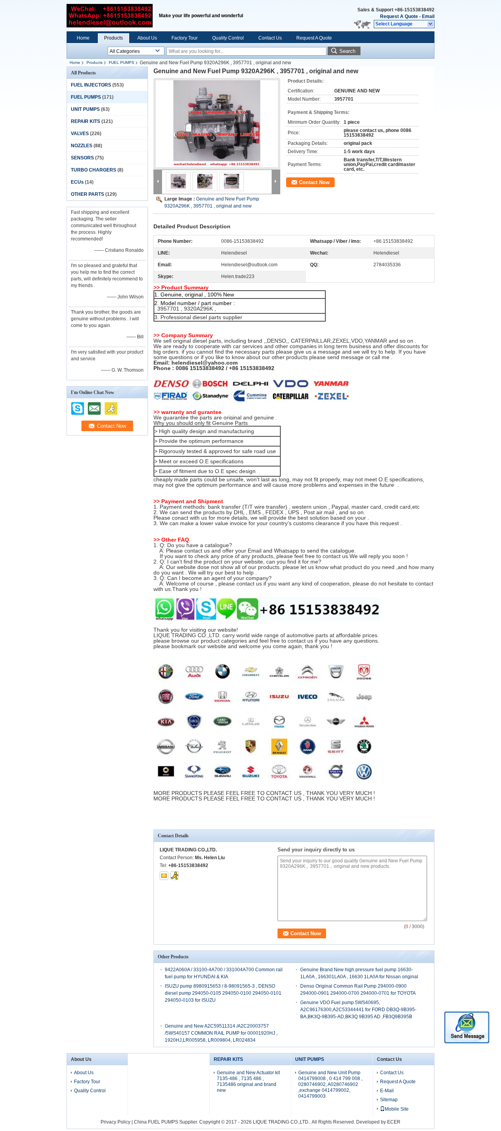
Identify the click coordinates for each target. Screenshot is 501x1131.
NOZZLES (81, 145)
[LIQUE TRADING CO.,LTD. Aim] (174, 875)
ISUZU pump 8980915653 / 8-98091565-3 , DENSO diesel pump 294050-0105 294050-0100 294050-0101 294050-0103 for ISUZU (223, 993)
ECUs (77, 182)
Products (113, 38)
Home (83, 38)
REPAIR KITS (85, 121)
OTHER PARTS (87, 194)
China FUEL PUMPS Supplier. (166, 1122)
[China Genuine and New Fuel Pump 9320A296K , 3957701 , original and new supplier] (217, 123)
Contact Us (270, 38)
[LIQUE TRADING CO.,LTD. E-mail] (164, 875)
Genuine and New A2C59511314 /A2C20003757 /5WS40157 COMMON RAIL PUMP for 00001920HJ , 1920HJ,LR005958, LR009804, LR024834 (221, 1033)
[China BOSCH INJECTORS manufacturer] (110, 15)
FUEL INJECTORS (91, 85)
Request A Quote (399, 16)
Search (347, 51)
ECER (393, 1122)
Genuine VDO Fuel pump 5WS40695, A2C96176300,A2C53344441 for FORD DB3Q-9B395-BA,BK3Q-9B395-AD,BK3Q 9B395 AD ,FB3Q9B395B (358, 1009)
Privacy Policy (115, 1122)
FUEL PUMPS (121, 62)
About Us (147, 38)
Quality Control (228, 38)
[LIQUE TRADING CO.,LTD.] (430, 24)
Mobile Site (397, 1109)
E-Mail (387, 1090)
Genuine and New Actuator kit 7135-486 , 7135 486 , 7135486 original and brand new (248, 1081)
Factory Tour (184, 38)
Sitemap (389, 1099)
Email (428, 16)
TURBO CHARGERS (93, 170)
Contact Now (314, 182)
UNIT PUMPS (85, 109)
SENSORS (82, 158)
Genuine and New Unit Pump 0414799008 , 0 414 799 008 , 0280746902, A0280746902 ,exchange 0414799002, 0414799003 (330, 1084)
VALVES (80, 133)
